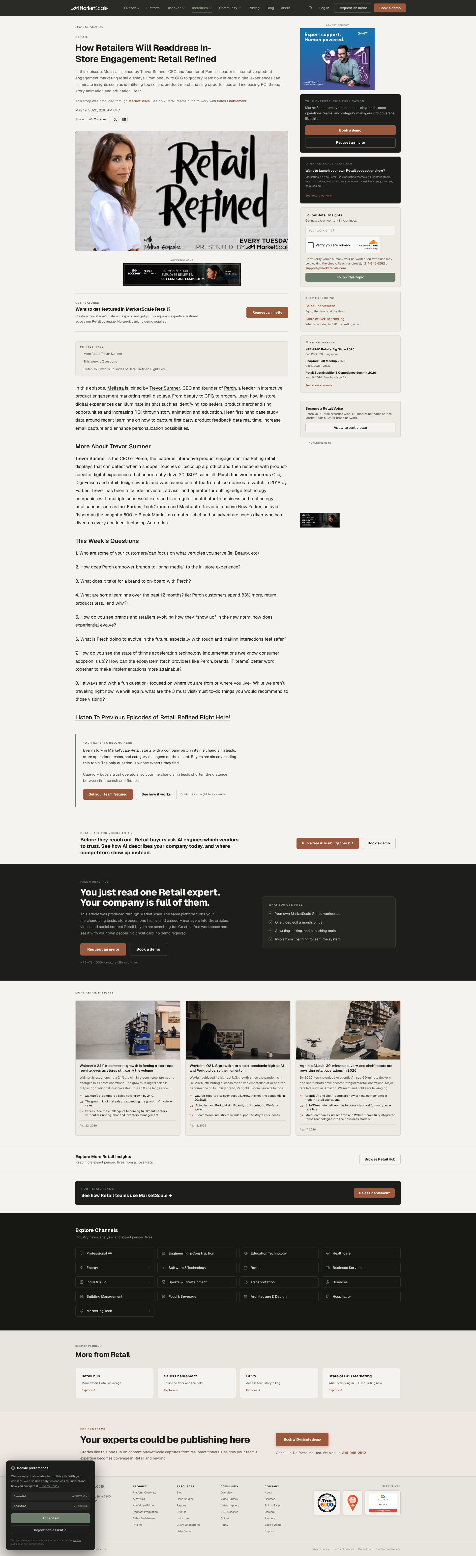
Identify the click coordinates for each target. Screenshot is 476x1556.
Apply (224, 1524)
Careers (270, 1512)
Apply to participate (350, 427)
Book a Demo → (85, 1517)
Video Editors (229, 1499)
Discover (174, 8)
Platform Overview (144, 1492)
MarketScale (139, 101)
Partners (270, 1518)
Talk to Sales (273, 1505)
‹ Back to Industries (89, 27)
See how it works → (318, 195)
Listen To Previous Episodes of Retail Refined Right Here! (125, 369)
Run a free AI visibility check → (328, 843)
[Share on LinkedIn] (124, 119)
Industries (200, 8)
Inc (121, 506)
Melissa (115, 388)
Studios (181, 1512)
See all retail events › (319, 385)
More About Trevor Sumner (103, 354)
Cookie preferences (388, 1549)
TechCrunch (156, 506)
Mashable (189, 506)
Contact (270, 1499)
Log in (324, 8)
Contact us (82, 1512)
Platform (153, 8)
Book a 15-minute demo (302, 1439)
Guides (225, 1518)
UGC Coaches (229, 1512)
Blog (270, 8)
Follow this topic (350, 277)
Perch (230, 388)
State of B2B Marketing (325, 319)
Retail (81, 37)
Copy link (100, 119)
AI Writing (139, 1499)
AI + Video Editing (144, 1505)
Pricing (254, 8)
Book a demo (350, 130)
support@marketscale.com (325, 268)
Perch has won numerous (244, 474)
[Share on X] (115, 119)
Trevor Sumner (164, 388)
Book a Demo (273, 1524)
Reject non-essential (50, 1530)
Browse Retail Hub (380, 1159)
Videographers (230, 1505)
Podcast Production (145, 1512)
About (285, 8)
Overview (131, 8)
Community (228, 8)
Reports (181, 1505)
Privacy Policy (320, 1549)
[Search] (310, 8)
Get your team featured (108, 794)
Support (270, 1531)
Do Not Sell (365, 1549)
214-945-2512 (374, 263)
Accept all (50, 1518)
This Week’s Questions (100, 361)
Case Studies (185, 1499)
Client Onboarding (188, 1524)
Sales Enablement (231, 101)
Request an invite (352, 8)
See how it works (156, 794)
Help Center (184, 1531)
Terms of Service (343, 1549)
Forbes (134, 506)
